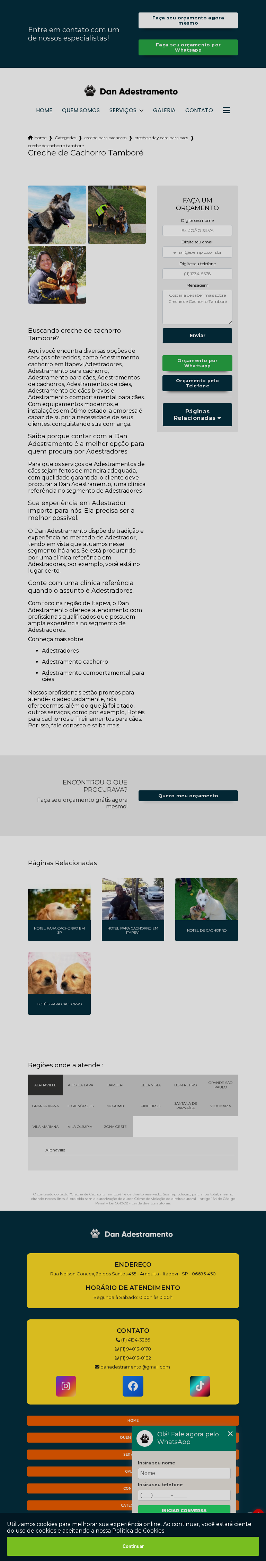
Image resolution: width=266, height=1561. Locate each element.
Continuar (133, 1546)
